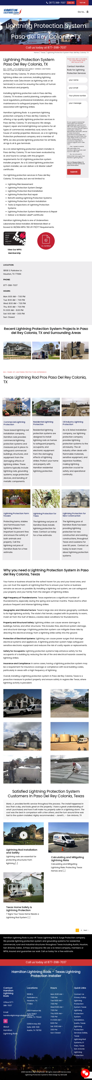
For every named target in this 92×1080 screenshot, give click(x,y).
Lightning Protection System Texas (80, 998)
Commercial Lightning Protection (14, 423)
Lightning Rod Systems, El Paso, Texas (80, 1036)
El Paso (26, 942)
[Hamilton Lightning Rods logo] (12, 9)
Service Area (66, 1066)
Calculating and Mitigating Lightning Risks (67, 853)
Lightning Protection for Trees (44, 514)
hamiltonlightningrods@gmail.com (18, 1009)
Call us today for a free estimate (57, 945)
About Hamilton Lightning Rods (10, 1024)
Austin (76, 938)
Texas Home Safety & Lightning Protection (19, 903)
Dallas (19, 942)
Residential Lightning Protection (43, 423)
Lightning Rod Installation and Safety (21, 845)
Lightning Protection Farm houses (16, 514)
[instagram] (5, 1015)
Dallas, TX (31, 1011)
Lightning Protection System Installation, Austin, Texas (79, 1011)
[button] (5, 350)
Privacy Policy (80, 991)
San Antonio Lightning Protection (79, 1046)
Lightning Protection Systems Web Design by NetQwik (46, 1069)
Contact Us (79, 988)
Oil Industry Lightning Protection (73, 423)
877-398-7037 (57, 47)
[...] (16, 857)
